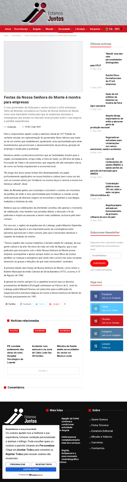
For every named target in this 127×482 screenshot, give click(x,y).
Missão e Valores (101, 436)
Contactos (97, 448)
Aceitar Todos (31, 469)
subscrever (99, 263)
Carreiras (97, 442)
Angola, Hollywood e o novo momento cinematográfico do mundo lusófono (62, 456)
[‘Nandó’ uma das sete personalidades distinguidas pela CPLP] (97, 57)
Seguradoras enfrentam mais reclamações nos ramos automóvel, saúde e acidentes (106, 143)
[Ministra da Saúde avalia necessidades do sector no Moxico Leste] (68, 335)
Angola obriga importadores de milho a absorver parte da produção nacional (106, 121)
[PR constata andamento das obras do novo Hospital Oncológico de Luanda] (18, 335)
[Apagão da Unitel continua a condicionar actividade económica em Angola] (52, 422)
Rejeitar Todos (44, 464)
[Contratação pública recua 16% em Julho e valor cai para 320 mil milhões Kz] (97, 187)
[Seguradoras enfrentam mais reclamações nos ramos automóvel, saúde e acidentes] (97, 141)
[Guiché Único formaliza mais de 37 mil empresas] (97, 79)
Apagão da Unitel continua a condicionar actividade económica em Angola (62, 424)
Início (8, 29)
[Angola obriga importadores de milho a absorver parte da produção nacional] (97, 119)
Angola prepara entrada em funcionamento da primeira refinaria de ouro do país (105, 211)
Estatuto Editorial (102, 430)
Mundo (49, 29)
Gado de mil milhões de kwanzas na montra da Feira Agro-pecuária (106, 100)
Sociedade (64, 29)
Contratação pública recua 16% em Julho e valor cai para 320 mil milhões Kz (105, 189)
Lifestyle (80, 29)
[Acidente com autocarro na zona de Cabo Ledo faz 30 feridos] (43, 335)
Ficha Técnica (99, 425)
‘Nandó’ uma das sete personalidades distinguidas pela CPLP (106, 59)
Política (14, 331)
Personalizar (17, 464)
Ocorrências (21, 29)
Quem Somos (99, 419)
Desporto (95, 29)
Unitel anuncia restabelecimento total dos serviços (70, 440)
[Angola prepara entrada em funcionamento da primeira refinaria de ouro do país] (97, 209)
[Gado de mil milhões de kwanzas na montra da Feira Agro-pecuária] (97, 98)
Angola (37, 29)
